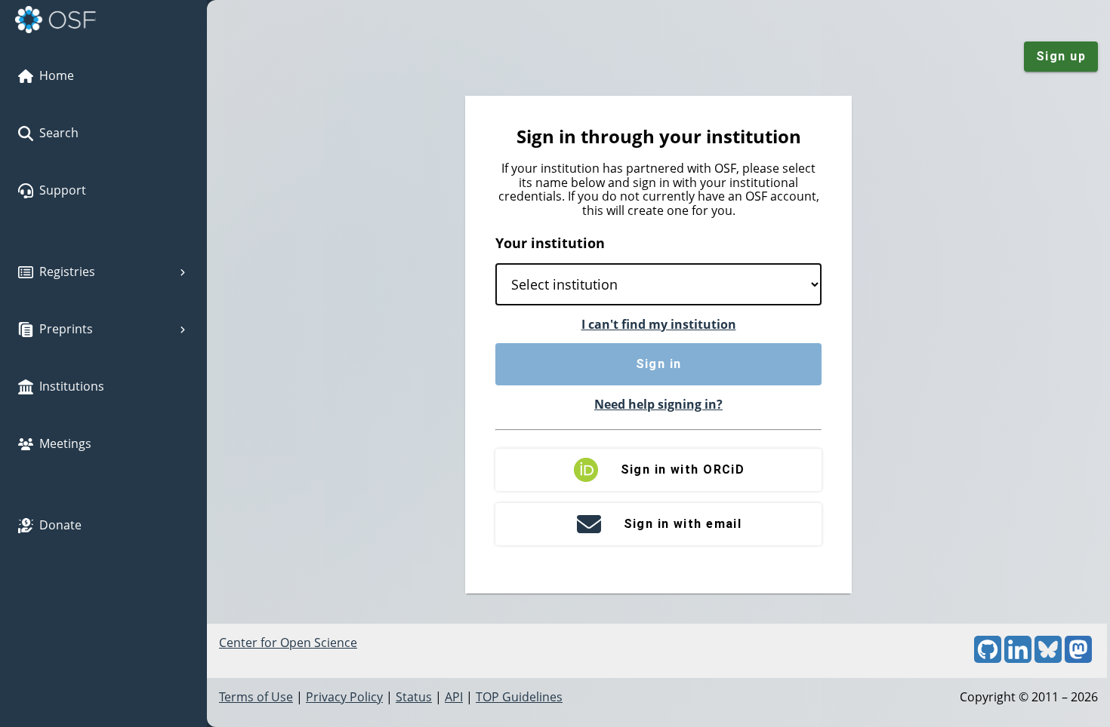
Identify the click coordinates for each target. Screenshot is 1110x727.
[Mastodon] (1078, 658)
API (454, 697)
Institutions (71, 386)
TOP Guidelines (519, 697)
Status (414, 697)
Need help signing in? (658, 404)
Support (62, 190)
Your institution (550, 243)
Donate (60, 525)
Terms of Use (256, 697)
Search (59, 132)
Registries (67, 271)
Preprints (66, 329)
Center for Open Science (288, 642)
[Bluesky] (1048, 658)
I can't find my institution (658, 324)
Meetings (65, 443)
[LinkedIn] (1017, 658)
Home (56, 75)
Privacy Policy (344, 697)
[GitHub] (987, 658)
